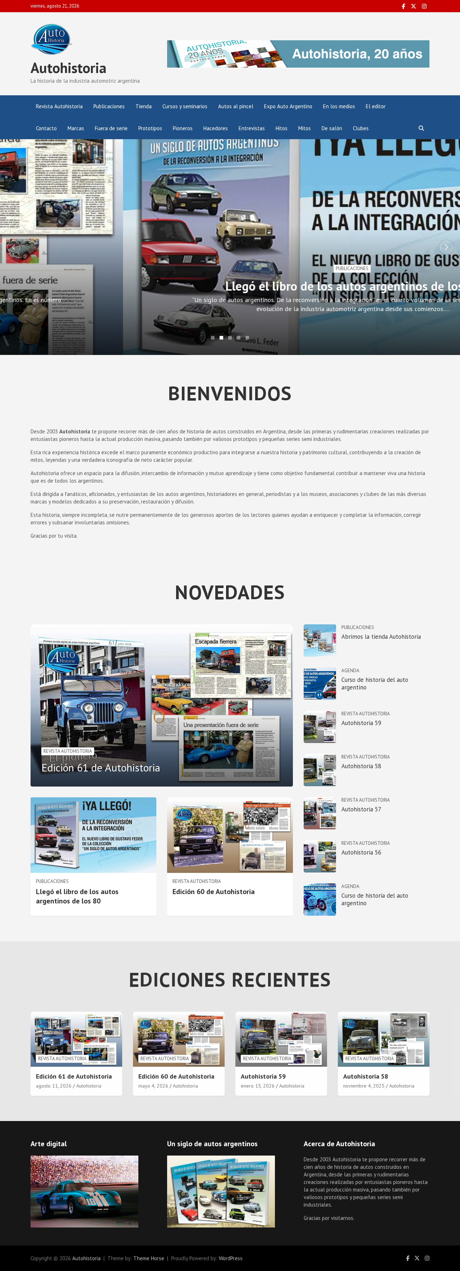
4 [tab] (238, 338)
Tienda (143, 106)
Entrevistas (252, 128)
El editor (376, 106)
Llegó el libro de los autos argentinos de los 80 (230, 286)
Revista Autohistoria (59, 106)
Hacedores (215, 128)
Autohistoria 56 (361, 852)
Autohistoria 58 (361, 766)
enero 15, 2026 (258, 1086)
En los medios (339, 106)
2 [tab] (221, 338)
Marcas (76, 128)
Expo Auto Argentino (288, 106)
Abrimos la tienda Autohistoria (381, 637)
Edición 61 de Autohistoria (100, 767)
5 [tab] (247, 338)
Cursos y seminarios (184, 106)
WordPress (231, 1258)
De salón (332, 128)
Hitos (282, 128)
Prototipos (150, 128)
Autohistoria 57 (361, 809)
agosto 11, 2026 (54, 1086)
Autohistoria (68, 67)
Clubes (361, 128)
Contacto (46, 128)
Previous (13, 247)
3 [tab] (230, 338)
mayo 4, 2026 (153, 1086)
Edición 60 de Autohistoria (213, 891)
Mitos (304, 128)
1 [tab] (213, 338)
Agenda (350, 671)
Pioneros (183, 128)
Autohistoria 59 (361, 723)
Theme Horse (148, 1258)
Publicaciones (109, 106)
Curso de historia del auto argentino (374, 683)
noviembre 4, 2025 (364, 1086)
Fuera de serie (111, 128)
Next (446, 247)
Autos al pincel (235, 106)
